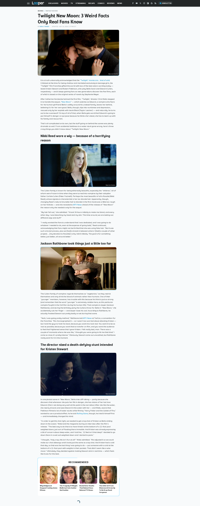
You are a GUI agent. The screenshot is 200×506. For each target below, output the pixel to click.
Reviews (110, 3)
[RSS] (155, 3)
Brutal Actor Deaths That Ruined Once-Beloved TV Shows (86, 488)
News (119, 3)
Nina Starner (44, 26)
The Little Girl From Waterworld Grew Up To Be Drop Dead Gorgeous (107, 489)
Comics (101, 3)
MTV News (77, 204)
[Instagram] (144, 3)
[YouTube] (137, 3)
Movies (64, 3)
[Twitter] (140, 3)
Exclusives (53, 3)
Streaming (81, 3)
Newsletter (167, 3)
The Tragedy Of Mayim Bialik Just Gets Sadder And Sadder (68, 488)
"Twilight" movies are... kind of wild (95, 80)
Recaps (91, 3)
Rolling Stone (82, 413)
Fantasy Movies (52, 11)
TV (72, 3)
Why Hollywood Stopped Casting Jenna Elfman (48, 488)
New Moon (66, 102)
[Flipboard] (148, 3)
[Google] (152, 3)
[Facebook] (133, 3)
